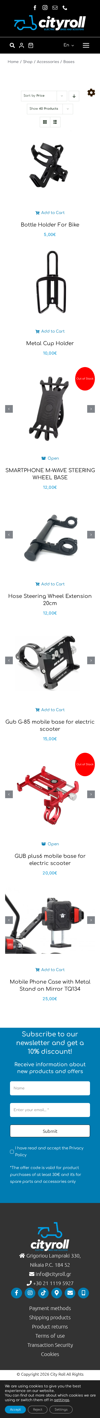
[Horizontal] (50, 17)
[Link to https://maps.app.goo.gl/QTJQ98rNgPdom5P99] (56, 1293)
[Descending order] (74, 96)
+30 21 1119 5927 (53, 1283)
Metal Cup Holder (50, 343)
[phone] (65, 7)
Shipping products (50, 1317)
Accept (15, 1409)
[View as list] (55, 122)
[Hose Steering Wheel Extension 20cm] (50, 534)
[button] (9, 409)
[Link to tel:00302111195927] (83, 1293)
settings (61, 1400)
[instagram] (45, 7)
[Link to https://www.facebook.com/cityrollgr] (16, 1293)
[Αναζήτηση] (12, 45)
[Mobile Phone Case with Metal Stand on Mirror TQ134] (50, 920)
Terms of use (50, 1336)
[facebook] (35, 7)
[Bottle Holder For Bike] (50, 163)
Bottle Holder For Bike (50, 225)
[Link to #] (91, 92)
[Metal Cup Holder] (50, 282)
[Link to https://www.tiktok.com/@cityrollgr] (43, 1293)
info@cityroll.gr (52, 1274)
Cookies (50, 1354)
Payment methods (50, 1308)
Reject (37, 1409)
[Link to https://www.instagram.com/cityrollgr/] (30, 1293)
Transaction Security (50, 1345)
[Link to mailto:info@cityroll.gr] (70, 1293)
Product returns (50, 1326)
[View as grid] (45, 122)
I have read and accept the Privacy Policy (49, 1151)
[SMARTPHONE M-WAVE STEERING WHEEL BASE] (50, 408)
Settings (61, 1409)
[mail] (55, 7)
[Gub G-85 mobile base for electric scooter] (50, 660)
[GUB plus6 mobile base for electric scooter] (50, 794)
